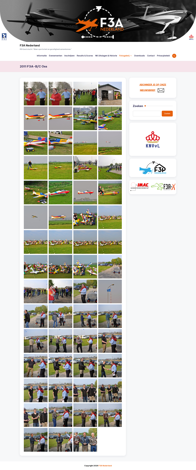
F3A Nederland (30, 45)
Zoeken (138, 106)
